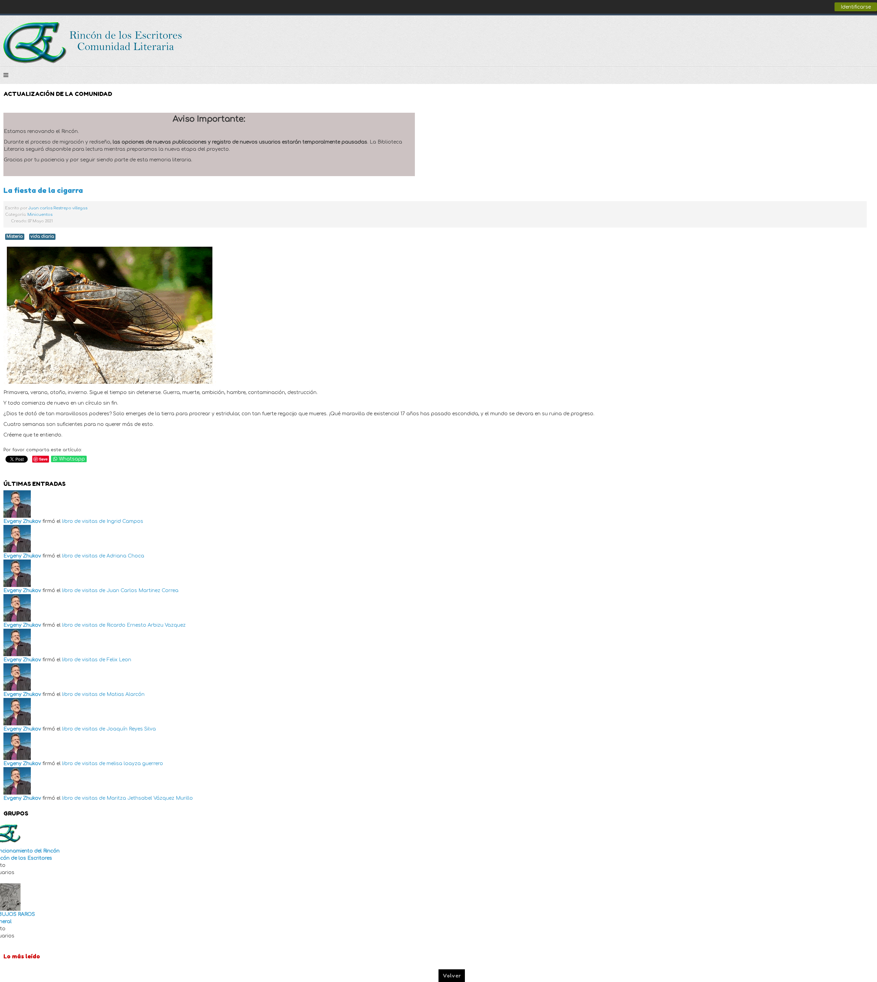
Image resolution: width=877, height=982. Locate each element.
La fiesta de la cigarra (43, 190)
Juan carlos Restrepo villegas (57, 208)
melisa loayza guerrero (135, 763)
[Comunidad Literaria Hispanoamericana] (93, 42)
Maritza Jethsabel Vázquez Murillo (150, 798)
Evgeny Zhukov (22, 521)
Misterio (15, 236)
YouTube (868, 31)
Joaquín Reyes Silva (131, 729)
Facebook (840, 31)
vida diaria (42, 236)
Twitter (854, 31)
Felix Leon (119, 659)
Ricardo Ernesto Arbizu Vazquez (146, 625)
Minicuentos (39, 214)
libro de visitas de (83, 521)
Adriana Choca (125, 555)
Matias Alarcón (126, 694)
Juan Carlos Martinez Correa (142, 590)
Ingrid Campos (125, 521)
